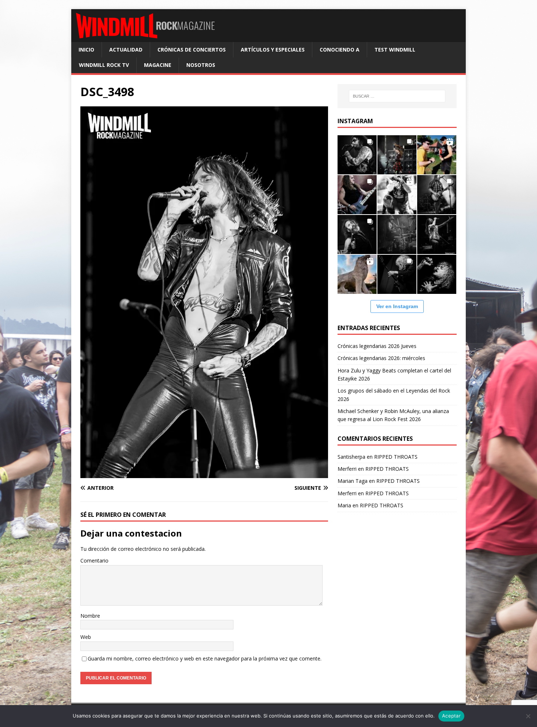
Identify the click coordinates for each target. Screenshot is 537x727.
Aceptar (451, 716)
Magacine (157, 64)
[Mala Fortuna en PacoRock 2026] (436, 194)
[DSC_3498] (204, 473)
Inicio (86, 49)
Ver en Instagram (397, 306)
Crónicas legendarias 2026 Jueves (377, 345)
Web (85, 636)
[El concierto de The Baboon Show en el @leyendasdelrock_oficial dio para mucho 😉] (436, 154)
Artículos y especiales (273, 49)
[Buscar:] (397, 96)
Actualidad (125, 49)
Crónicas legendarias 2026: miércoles (381, 358)
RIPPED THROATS (396, 456)
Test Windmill (394, 49)
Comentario (94, 560)
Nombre (90, 615)
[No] (528, 716)
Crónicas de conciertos (191, 49)
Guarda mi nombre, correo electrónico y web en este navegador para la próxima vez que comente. (204, 658)
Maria (344, 505)
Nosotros (200, 64)
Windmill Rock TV (104, 64)
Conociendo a (339, 49)
